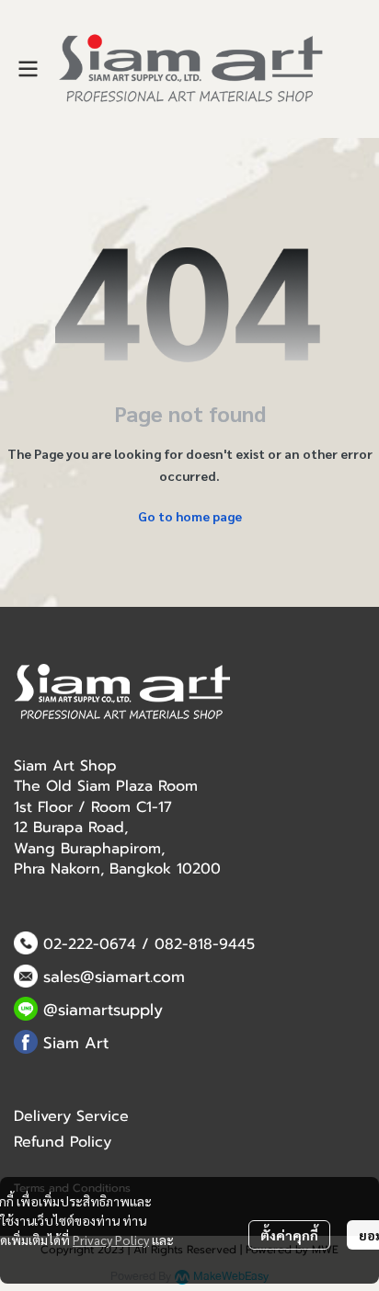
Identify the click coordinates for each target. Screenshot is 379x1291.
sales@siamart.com (114, 976)
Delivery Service (71, 1116)
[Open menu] (27, 69)
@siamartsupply (103, 1010)
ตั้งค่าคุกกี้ (289, 1235)
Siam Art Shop (65, 766)
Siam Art (76, 1043)
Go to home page (190, 516)
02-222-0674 (89, 944)
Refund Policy (62, 1142)
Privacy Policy (111, 1239)
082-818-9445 (205, 944)
